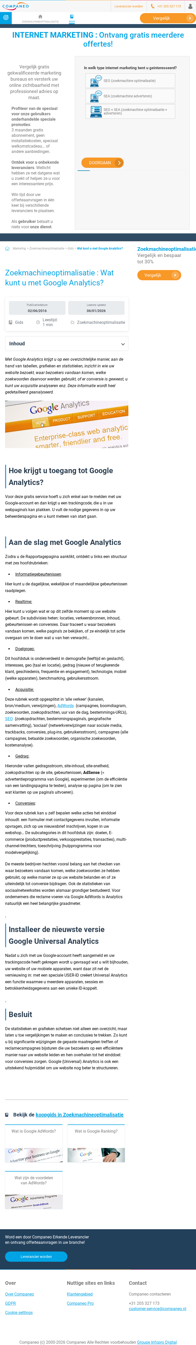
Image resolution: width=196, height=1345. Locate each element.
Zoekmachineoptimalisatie (46, 248)
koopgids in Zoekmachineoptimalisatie (80, 1115)
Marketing (19, 248)
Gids (71, 248)
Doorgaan (100, 162)
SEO (9, 718)
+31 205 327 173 (144, 1303)
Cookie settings (19, 1312)
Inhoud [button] (17, 343)
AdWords (65, 705)
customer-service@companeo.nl (157, 1308)
